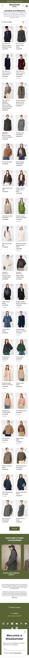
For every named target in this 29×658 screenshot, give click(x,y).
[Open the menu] (2, 5)
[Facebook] (12, 624)
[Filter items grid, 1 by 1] (26, 22)
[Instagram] (3, 624)
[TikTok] (8, 624)
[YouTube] (17, 624)
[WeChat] (12, 628)
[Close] (25, 632)
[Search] (23, 5)
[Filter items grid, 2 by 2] (23, 22)
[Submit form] (24, 649)
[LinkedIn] (17, 628)
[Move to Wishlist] (11, 28)
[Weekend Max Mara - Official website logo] (14, 6)
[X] (26, 624)
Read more (14, 597)
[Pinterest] (21, 624)
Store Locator (16, 607)
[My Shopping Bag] (26, 5)
